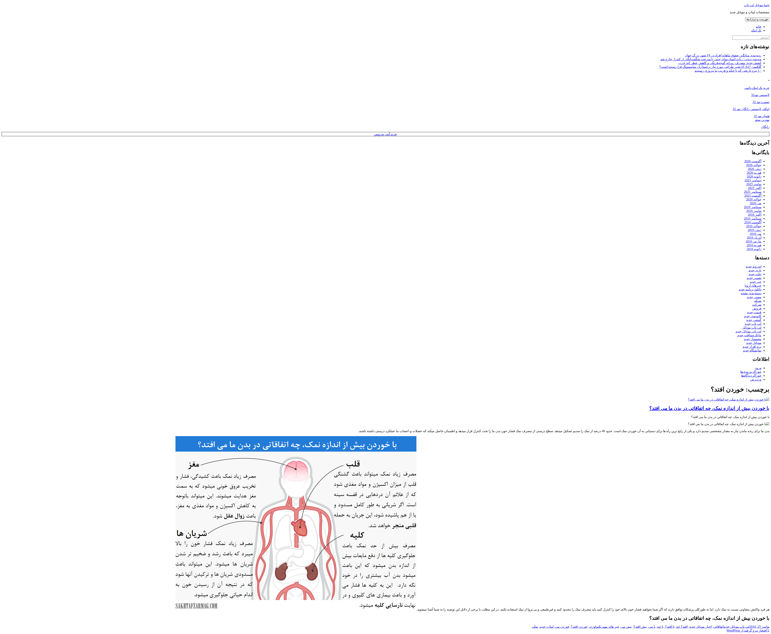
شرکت (756, 304)
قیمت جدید (754, 312)
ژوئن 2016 (754, 230)
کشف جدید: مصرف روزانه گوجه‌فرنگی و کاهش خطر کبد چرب (719, 63)
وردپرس (755, 379)
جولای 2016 (753, 226)
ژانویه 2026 (754, 176)
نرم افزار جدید (751, 346)
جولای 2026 (753, 165)
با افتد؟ (670, 626)
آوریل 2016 (754, 237)
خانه (758, 26)
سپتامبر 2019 (752, 207)
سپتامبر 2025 (752, 191)
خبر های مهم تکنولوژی (604, 626)
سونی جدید (754, 297)
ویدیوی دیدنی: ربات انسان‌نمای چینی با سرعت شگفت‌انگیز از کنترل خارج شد (710, 59)
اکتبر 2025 (754, 188)
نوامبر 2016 (753, 211)
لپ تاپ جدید (753, 323)
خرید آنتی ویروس (385, 134)
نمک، (535, 626)
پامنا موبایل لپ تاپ (756, 5)
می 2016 (755, 233)
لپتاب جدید (547, 626)
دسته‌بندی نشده (751, 293)
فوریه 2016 (754, 245)
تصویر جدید (754, 278)
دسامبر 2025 (752, 180)
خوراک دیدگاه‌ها (751, 375)
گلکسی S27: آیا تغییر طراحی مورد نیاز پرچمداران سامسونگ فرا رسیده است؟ (710, 67)
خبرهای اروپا (753, 285)
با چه (660, 626)
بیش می (626, 626)
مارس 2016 (753, 241)
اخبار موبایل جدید (700, 626)
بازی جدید (755, 270)
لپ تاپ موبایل (751, 327)
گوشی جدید (753, 320)
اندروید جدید (753, 266)
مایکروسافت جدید (749, 335)
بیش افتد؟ (640, 626)
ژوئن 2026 (754, 169)
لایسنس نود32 (760, 95)
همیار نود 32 (761, 116)
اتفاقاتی (718, 626)
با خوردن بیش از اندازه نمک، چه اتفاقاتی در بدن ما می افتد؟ (709, 408)
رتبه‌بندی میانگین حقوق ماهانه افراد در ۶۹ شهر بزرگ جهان (723, 55)
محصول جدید (752, 339)
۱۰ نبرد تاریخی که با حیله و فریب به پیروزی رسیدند (728, 70)
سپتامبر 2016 (752, 218)
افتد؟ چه (682, 626)
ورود (758, 368)
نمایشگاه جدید (752, 350)
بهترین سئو (762, 120)
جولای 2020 (753, 199)
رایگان (765, 127)
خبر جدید (755, 281)
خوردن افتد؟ (579, 626)
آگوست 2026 (752, 161)
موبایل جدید (753, 343)
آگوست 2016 (752, 222)
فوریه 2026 (754, 172)
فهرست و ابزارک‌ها (757, 19)
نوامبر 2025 (753, 184)
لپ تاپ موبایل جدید (748, 331)
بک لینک (756, 30)
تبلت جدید (755, 274)
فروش (756, 308)
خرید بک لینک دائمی (756, 88)
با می (652, 626)
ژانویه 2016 (754, 249)
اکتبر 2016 (754, 214)
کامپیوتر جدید (752, 316)
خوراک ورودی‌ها (750, 371)
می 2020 (755, 203)
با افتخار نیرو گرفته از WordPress (747, 630)
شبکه (757, 301)
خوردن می (562, 626)
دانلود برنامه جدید (750, 289)
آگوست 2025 (752, 195)
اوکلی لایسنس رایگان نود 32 (751, 109)
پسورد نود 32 (761, 102)
